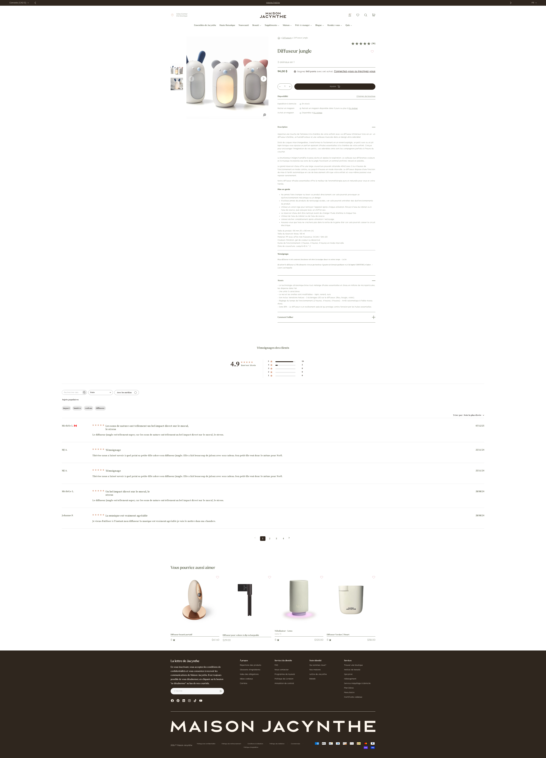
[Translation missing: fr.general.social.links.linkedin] (183, 700)
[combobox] (100, 392)
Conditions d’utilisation (256, 743)
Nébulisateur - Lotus (283, 631)
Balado (312, 679)
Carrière (243, 683)
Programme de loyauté (285, 674)
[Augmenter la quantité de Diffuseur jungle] (290, 86)
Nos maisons (315, 670)
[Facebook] (172, 700)
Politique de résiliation (277, 743)
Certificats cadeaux (353, 697)
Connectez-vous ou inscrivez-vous (354, 71)
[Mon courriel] (221, 691)
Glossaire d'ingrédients (250, 670)
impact (66, 408)
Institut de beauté (352, 670)
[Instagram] (189, 700)
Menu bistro (349, 692)
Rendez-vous (333, 25)
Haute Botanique (227, 25)
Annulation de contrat (284, 683)
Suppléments (271, 25)
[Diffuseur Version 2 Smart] (351, 600)
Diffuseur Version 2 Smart (338, 635)
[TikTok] (195, 700)
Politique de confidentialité (206, 743)
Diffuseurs (287, 38)
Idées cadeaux (246, 679)
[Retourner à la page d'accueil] (273, 726)
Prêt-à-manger (302, 25)
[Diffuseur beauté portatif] (195, 600)
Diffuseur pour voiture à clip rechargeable (241, 635)
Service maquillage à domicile (357, 683)
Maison (286, 25)
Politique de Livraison (284, 679)
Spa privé (348, 674)
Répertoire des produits (250, 665)
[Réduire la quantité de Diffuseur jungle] (280, 86)
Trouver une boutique (353, 665)
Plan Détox (349, 688)
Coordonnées (295, 743)
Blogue (318, 25)
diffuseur (100, 408)
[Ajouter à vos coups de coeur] (372, 51)
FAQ (276, 665)
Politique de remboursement (232, 743)
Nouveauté (244, 25)
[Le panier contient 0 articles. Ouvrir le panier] (373, 15)
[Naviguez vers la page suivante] (290, 537)
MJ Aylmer (353, 108)
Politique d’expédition (251, 747)
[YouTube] (200, 700)
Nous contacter (282, 670)
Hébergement (350, 679)
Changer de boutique (365, 96)
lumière (77, 408)
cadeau (88, 408)
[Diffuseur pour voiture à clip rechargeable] (247, 600)
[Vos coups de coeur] (357, 15)
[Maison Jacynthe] (273, 15)
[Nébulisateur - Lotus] (299, 600)
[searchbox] (72, 392)
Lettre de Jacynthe (318, 674)
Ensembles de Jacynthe (205, 25)
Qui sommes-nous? (317, 665)
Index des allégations (249, 674)
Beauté (255, 25)
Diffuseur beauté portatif (181, 635)
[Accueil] (279, 38)
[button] (215, 579)
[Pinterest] (178, 700)
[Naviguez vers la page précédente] (256, 537)
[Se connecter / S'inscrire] (349, 15)
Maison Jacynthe (184, 745)
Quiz (348, 25)
